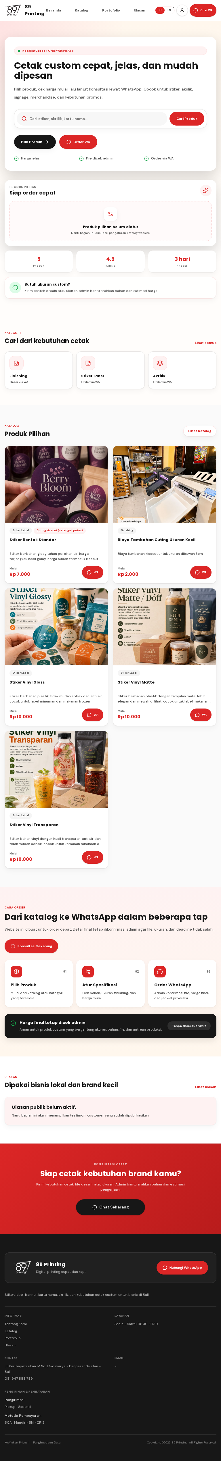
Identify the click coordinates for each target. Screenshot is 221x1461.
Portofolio (111, 10)
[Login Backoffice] (182, 10)
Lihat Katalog (200, 431)
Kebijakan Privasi (16, 1442)
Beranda (53, 10)
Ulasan (139, 10)
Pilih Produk (31, 142)
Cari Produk (186, 118)
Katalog (81, 10)
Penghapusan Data (46, 1442)
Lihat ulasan (205, 1087)
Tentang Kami (16, 1324)
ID (160, 10)
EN (169, 10)
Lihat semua (205, 342)
